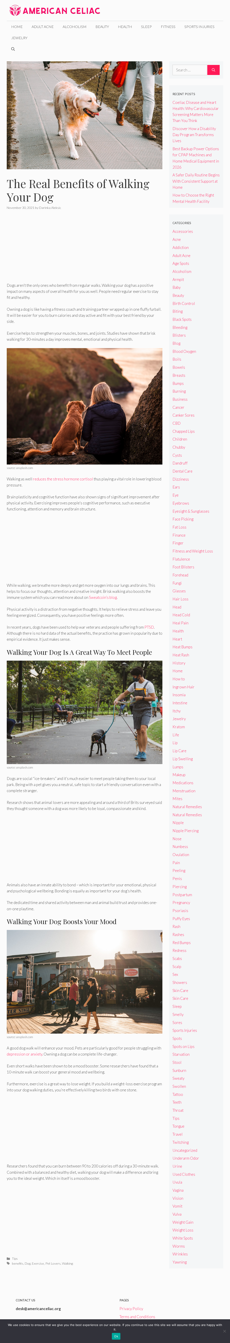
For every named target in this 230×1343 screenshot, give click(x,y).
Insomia (179, 694)
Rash (176, 926)
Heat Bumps (182, 647)
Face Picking (182, 519)
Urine (177, 1166)
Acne (176, 239)
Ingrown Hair (183, 687)
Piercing (179, 886)
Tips (15, 1258)
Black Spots (182, 319)
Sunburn (179, 1070)
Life (175, 735)
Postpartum (182, 894)
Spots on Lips (183, 1046)
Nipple (178, 822)
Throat (178, 1110)
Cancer (178, 407)
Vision (177, 1198)
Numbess (180, 846)
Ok (116, 1336)
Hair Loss (180, 599)
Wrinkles (180, 1254)
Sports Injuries (199, 26)
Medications (182, 782)
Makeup (179, 774)
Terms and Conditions (137, 1316)
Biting (177, 311)
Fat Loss (179, 527)
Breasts (178, 375)
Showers (179, 982)
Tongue (178, 1126)
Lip (175, 742)
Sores (177, 1022)
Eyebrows (180, 503)
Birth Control (183, 303)
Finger (178, 543)
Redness (179, 950)
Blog (176, 343)
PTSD (149, 627)
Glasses (179, 591)
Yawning (179, 1262)
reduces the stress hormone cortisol (63, 479)
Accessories (182, 231)
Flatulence (181, 559)
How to (178, 679)
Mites (177, 798)
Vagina (178, 1190)
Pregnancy (181, 902)
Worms (178, 1246)
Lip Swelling (182, 758)
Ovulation (180, 854)
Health (125, 26)
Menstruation (183, 790)
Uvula (177, 1182)
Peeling (178, 870)
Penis (177, 878)
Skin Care (180, 990)
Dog (28, 1263)
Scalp (176, 966)
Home (17, 26)
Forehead (180, 575)
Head (176, 607)
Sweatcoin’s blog (103, 597)
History (178, 663)
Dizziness (180, 479)
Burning (179, 391)
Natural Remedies (187, 806)
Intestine (179, 702)
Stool (176, 1062)
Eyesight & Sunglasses (190, 511)
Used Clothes (183, 1174)
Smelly (178, 1014)
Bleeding (179, 327)
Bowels (178, 367)
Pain (176, 862)
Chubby (178, 447)
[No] (224, 1331)
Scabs (177, 958)
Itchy (176, 711)
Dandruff (180, 463)
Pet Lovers (53, 1263)
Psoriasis (180, 910)
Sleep (146, 26)
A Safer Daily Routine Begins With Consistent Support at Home (196, 181)
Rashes (178, 934)
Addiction (180, 247)
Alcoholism (74, 26)
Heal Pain (180, 623)
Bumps (178, 383)
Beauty (102, 26)
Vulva (176, 1214)
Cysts (177, 455)
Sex (175, 974)
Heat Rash (180, 655)
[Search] (213, 70)
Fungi (177, 583)
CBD (176, 423)
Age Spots (180, 263)
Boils (176, 359)
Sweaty (178, 1078)
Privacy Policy (131, 1308)
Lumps (177, 767)
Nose (176, 838)
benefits (17, 1263)
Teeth (176, 1102)
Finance (179, 535)
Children (179, 439)
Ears (176, 487)
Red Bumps (181, 942)
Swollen (179, 1086)
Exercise (38, 1263)
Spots (177, 1038)
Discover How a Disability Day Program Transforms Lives (194, 134)
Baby (176, 287)
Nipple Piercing (185, 830)
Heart (177, 639)
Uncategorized (184, 1150)
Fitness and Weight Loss (192, 551)
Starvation (181, 1054)
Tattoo (177, 1094)
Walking (67, 1263)
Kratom (178, 726)
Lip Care (179, 750)
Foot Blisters (183, 567)
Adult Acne (43, 26)
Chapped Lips (183, 431)
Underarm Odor (185, 1158)
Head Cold (181, 615)
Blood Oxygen (184, 351)
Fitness (168, 26)
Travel (177, 1134)
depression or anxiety (24, 1054)
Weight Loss (182, 1230)
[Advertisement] (84, 249)
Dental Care (182, 471)
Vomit (177, 1206)
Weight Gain (182, 1222)
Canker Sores (183, 415)
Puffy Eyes (181, 918)
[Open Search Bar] (13, 49)
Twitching (180, 1142)
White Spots (182, 1238)
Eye (175, 495)
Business (180, 399)
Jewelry (19, 38)
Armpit (178, 279)
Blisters (179, 335)
